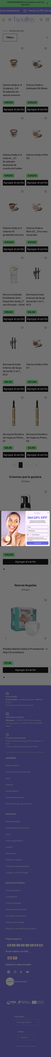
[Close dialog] (48, 512)
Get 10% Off (37, 543)
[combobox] (29, 534)
